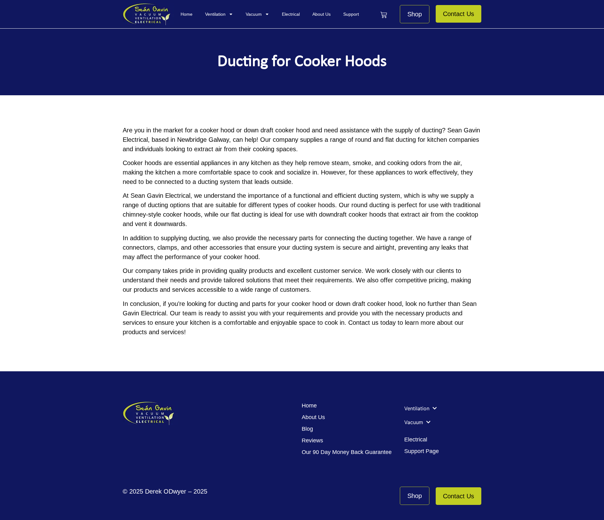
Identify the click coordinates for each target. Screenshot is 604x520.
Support (351, 14)
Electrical (291, 14)
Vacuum (254, 14)
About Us (321, 14)
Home (187, 14)
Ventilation (215, 14)
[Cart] (383, 15)
